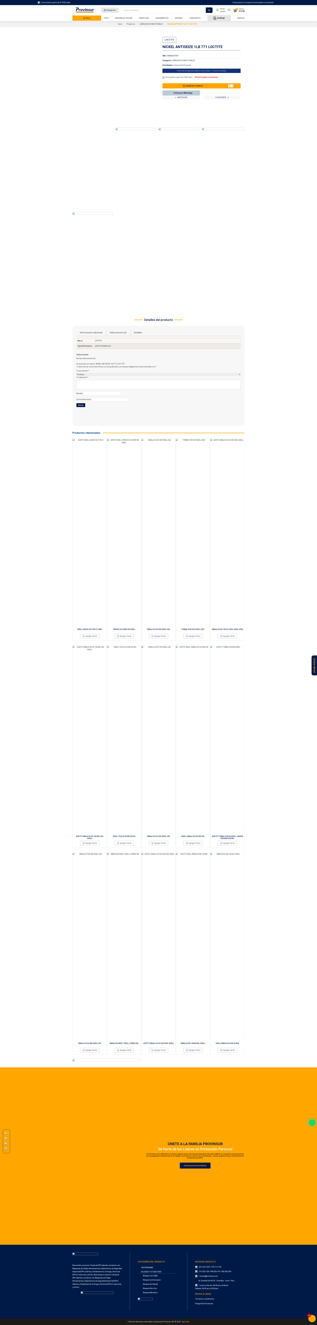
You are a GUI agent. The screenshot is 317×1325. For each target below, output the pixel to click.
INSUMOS (179, 18)
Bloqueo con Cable (150, 1276)
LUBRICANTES (195, 18)
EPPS (106, 18)
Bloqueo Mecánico (150, 1293)
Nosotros (81, 38)
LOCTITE (169, 39)
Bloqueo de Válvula (150, 1284)
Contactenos (81, 42)
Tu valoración (82, 377)
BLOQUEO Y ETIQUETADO (151, 1272)
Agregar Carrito (194, 86)
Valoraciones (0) (118, 332)
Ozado (186, 1322)
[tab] (91, 333)
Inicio (120, 24)
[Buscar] (209, 10)
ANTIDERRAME (147, 1268)
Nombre (79, 393)
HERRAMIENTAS (162, 18)
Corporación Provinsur (182, 65)
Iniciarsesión (222, 10)
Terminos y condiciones (204, 1299)
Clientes (81, 35)
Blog (81, 45)
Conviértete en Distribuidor (195, 1166)
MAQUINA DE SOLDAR (123, 18)
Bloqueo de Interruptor (152, 1280)
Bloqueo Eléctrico (150, 1288)
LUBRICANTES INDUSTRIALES (151, 24)
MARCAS (241, 18)
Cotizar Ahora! (314, 665)
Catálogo (221, 18)
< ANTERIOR (181, 97)
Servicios (81, 31)
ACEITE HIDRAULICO (103, 346)
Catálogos (82, 27)
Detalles (138, 332)
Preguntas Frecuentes (204, 1304)
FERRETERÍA (144, 18)
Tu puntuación (82, 371)
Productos (82, 24)
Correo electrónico (83, 399)
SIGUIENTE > (222, 97)
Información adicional (91, 332)
